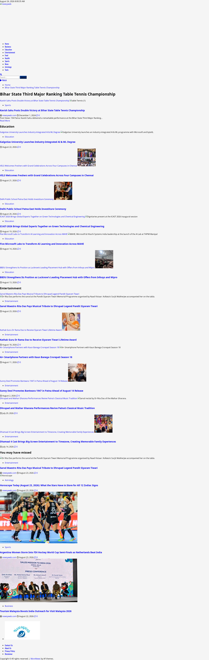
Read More (5, 120)
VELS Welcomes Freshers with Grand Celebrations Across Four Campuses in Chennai (38, 165)
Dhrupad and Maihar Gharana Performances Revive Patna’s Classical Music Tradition (38, 398)
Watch (4, 80)
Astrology (8, 66)
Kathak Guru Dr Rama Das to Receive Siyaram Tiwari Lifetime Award (31, 330)
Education (8, 49)
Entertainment (10, 52)
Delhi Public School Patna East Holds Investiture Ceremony (27, 199)
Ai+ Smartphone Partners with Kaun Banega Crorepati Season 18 (29, 347)
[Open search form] (1, 74)
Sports (7, 61)
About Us (8, 648)
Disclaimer (8, 654)
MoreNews (35, 658)
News (6, 64)
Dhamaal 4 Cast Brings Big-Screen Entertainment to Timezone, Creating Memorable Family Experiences (47, 432)
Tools (6, 69)
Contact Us (9, 645)
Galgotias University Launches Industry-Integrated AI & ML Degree (30, 132)
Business (8, 46)
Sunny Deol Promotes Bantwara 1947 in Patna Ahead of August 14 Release (34, 381)
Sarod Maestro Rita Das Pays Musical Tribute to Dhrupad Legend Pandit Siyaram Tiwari (39, 294)
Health (7, 58)
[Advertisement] (104, 23)
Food (6, 55)
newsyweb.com (9, 115)
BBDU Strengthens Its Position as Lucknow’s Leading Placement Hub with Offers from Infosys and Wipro (47, 267)
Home (7, 43)
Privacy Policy (10, 651)
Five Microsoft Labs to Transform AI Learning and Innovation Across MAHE (33, 234)
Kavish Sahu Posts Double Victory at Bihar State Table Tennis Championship (34, 100)
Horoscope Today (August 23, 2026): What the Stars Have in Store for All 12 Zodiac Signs (49, 485)
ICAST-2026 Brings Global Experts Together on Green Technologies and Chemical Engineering (42, 216)
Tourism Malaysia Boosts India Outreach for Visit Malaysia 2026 (35, 611)
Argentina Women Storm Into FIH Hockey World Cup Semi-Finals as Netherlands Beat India (51, 552)
